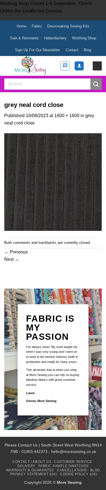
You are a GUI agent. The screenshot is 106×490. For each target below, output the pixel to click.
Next (11, 259)
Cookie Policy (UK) (78, 474)
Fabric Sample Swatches (63, 466)
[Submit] (96, 83)
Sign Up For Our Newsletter (37, 50)
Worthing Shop (84, 38)
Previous (16, 252)
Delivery (26, 466)
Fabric (37, 26)
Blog (87, 50)
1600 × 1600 (66, 115)
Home (21, 26)
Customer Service (73, 462)
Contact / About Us (31, 462)
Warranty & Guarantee (30, 470)
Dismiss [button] (54, 10)
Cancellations (72, 470)
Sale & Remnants (24, 38)
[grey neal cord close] (53, 181)
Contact (72, 50)
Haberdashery (55, 38)
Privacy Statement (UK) (33, 474)
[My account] (79, 66)
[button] (65, 65)
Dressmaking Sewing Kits (68, 26)
